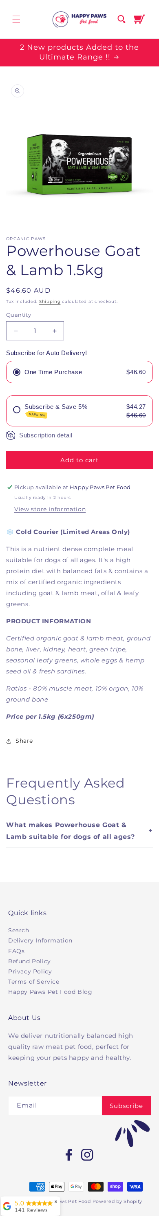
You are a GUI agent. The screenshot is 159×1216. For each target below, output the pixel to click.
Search (18, 930)
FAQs (16, 951)
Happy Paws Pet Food (63, 1201)
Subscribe (126, 1106)
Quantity (18, 314)
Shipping (50, 301)
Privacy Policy (30, 971)
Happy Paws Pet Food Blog (50, 991)
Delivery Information (40, 940)
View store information (50, 509)
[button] (16, 19)
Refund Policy (29, 961)
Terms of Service (34, 981)
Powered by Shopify (118, 1201)
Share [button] (24, 740)
